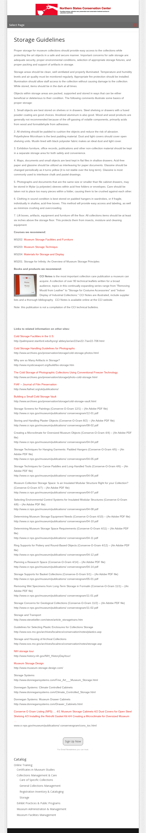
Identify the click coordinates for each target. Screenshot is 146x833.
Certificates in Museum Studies (36, 769)
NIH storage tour (24, 651)
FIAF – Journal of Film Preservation (35, 384)
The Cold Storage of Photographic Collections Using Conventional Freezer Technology (66, 372)
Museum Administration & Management (41, 809)
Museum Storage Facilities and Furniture (48, 239)
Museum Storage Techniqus (41, 246)
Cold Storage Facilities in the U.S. (34, 336)
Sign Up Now (73, 741)
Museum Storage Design (29, 663)
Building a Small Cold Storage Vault (35, 396)
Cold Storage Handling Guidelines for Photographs (44, 348)
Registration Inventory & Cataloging (41, 791)
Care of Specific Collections (36, 780)
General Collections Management (40, 785)
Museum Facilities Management (36, 815)
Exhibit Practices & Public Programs (38, 803)
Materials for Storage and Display (44, 254)
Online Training (23, 765)
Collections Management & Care (37, 775)
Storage (24, 797)
